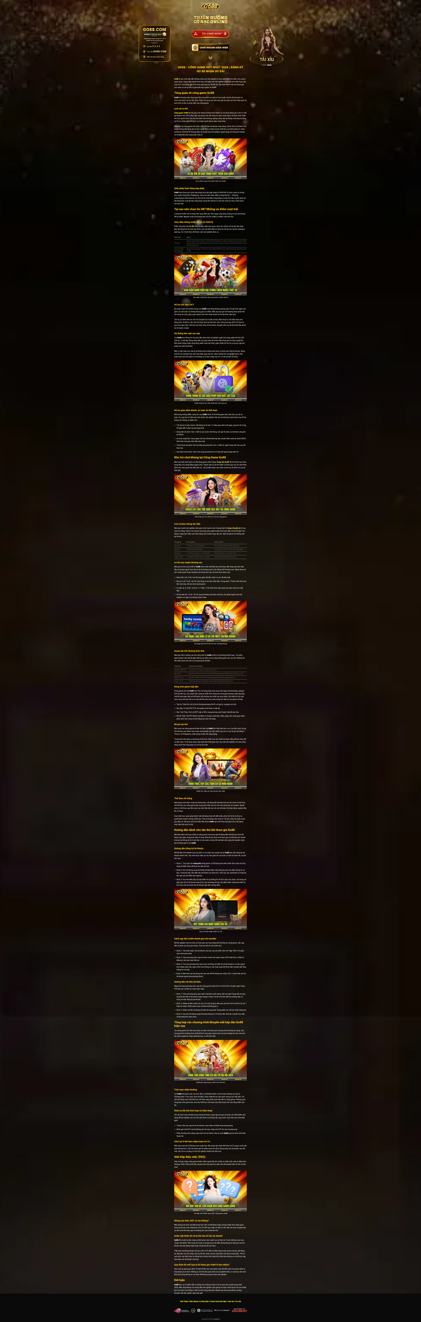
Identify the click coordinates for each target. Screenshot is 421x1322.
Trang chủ (221, 462)
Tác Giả (238, 1301)
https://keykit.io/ (234, 528)
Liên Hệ (231, 1301)
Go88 (227, 462)
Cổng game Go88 (181, 113)
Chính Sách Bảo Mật (218, 1301)
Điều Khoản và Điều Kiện (199, 1301)
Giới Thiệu (184, 1301)
